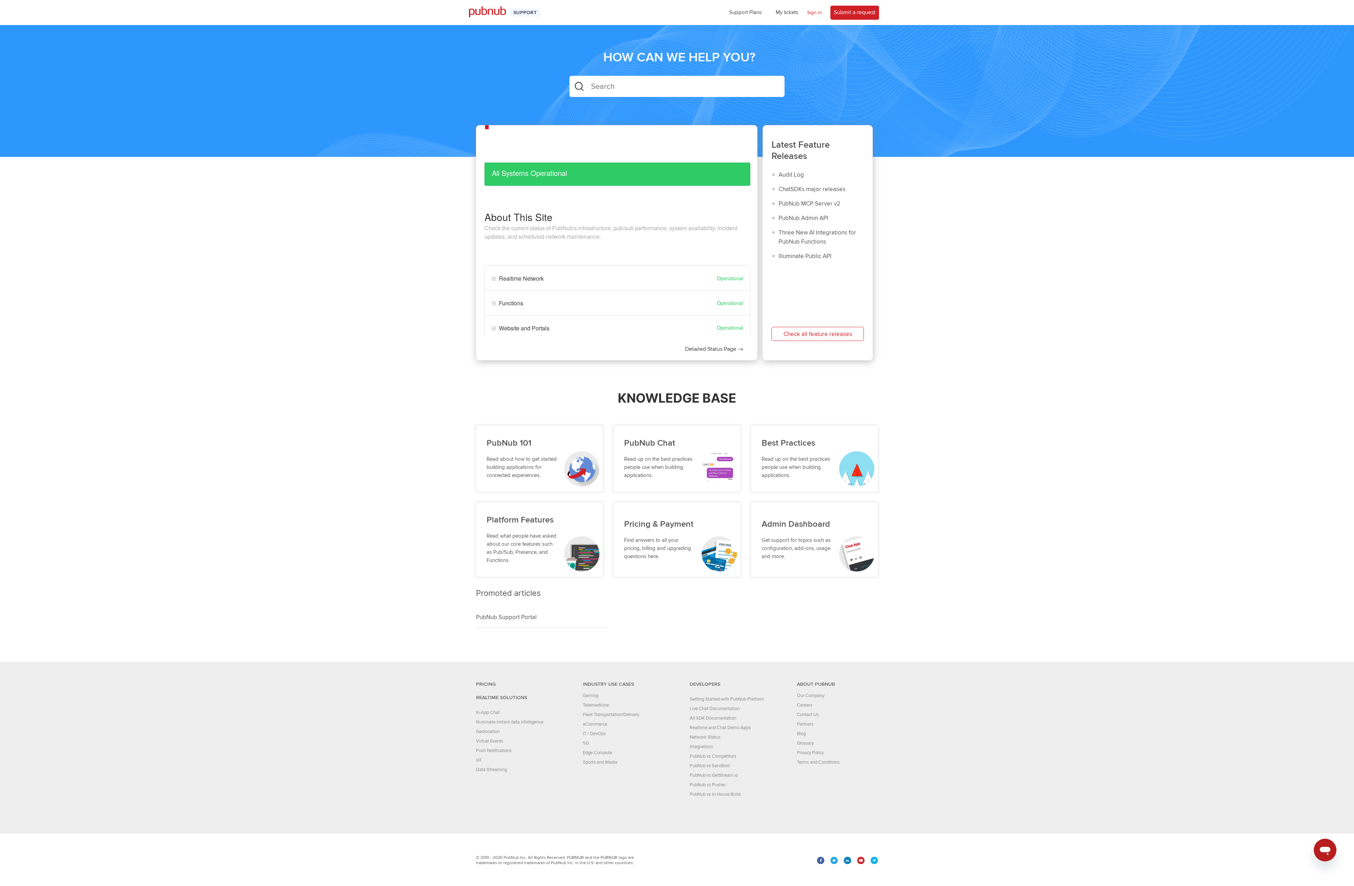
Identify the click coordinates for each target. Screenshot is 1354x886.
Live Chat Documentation (715, 708)
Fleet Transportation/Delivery (611, 714)
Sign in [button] (814, 13)
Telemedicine (596, 705)
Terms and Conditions (818, 762)
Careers (804, 705)
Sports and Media (600, 762)
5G (586, 743)
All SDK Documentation (713, 718)
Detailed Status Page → (714, 349)
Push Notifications (494, 750)
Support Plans (745, 12)
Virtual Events (489, 741)
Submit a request (855, 12)
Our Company (810, 695)
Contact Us (808, 714)
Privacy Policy (810, 753)
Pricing (486, 684)
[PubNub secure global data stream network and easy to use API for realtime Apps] (491, 12)
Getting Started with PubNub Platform (727, 699)
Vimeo (874, 860)
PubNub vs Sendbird (710, 766)
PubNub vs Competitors (713, 756)
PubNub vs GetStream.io (714, 775)
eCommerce (595, 724)
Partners (805, 724)
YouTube (861, 860)
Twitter (834, 860)
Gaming (590, 695)
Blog (801, 734)
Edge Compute (597, 753)
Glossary (805, 743)
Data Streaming (491, 769)
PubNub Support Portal (506, 617)
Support (525, 13)
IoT (479, 760)
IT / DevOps (594, 734)
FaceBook (820, 860)
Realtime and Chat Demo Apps (720, 728)
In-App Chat (488, 712)
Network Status (705, 737)
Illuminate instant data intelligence (509, 722)
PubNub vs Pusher (708, 785)
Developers (705, 684)
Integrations (701, 747)
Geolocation (488, 731)
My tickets (787, 12)
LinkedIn (847, 860)
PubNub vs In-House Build (715, 794)
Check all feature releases (817, 334)
